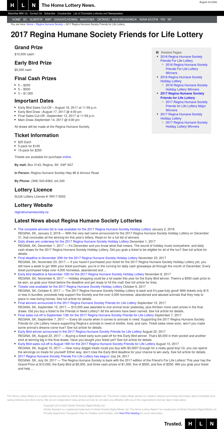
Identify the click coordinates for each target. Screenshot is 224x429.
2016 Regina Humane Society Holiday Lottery (181, 79)
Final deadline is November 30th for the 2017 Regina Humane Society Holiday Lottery (78, 257)
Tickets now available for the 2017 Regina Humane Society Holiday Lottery (70, 286)
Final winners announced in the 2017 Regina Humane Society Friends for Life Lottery (77, 302)
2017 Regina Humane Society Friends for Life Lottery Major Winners (187, 105)
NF (170, 19)
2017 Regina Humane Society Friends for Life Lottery (182, 95)
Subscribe (49, 13)
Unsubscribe (64, 13)
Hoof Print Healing (129, 413)
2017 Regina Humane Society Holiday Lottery (181, 116)
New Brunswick (124, 19)
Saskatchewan (66, 19)
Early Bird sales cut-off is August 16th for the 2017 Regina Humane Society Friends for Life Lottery (86, 343)
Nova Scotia (148, 19)
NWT (48, 19)
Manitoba (87, 19)
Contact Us (36, 13)
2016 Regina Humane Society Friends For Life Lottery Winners (187, 68)
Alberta (36, 19)
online (66, 156)
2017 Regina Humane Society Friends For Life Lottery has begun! (64, 356)
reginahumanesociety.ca (31, 212)
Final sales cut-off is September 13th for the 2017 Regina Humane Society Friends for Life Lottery (86, 315)
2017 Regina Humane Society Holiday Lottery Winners (187, 124)
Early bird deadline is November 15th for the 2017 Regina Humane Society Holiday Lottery (81, 274)
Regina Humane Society (49, 24)
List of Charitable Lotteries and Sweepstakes (98, 13)
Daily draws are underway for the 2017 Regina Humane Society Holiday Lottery (73, 241)
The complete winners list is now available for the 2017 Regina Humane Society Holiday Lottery (84, 229)
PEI (163, 19)
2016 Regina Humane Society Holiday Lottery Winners (187, 87)
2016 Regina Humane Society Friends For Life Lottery (181, 58)
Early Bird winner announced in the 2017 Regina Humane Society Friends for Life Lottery (80, 331)
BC (25, 19)
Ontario (103, 19)
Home (16, 19)
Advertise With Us (18, 13)
